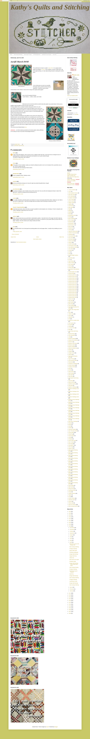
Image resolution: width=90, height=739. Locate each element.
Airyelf (47, 726)
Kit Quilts (70, 324)
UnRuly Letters (71, 498)
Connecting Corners (72, 245)
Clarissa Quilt (71, 240)
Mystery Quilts (71, 346)
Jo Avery (43, 69)
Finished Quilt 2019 (72, 287)
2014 (70, 598)
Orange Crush (71, 352)
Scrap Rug (70, 434)
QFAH (69, 368)
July (71, 536)
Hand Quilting (71, 305)
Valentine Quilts (71, 499)
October (71, 531)
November (72, 529)
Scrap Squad (71, 435)
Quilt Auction (71, 371)
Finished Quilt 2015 (72, 281)
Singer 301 (70, 448)
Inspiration (70, 317)
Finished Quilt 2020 (72, 289)
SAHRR (70, 427)
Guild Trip (71, 574)
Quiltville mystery (71, 383)
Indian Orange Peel (71, 175)
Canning (70, 229)
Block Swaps (71, 220)
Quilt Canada (71, 373)
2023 (70, 516)
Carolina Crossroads (72, 232)
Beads (69, 213)
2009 (70, 607)
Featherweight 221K (72, 271)
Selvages (70, 438)
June (71, 538)
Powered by (70, 107)
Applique (70, 204)
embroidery (70, 257)
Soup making (71, 485)
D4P (69, 252)
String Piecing (71, 488)
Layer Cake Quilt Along (73, 331)
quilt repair (70, 374)
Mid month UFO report (74, 559)
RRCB (69, 424)
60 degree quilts (71, 197)
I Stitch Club (70, 313)
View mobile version (37, 239)
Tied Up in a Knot (70, 184)
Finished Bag (71, 273)
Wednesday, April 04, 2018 (18, 159)
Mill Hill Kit (70, 341)
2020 (70, 522)
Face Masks (70, 264)
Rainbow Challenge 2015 (73, 394)
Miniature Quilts (71, 344)
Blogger (56, 726)
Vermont (70, 501)
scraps (69, 437)
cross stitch (70, 248)
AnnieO (14, 181)
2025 (70, 513)
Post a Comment (15, 234)
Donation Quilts (72, 561)
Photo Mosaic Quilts (72, 360)
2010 (70, 606)
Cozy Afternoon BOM (72, 247)
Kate (14, 226)
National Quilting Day (72, 348)
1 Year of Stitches (72, 189)
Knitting (69, 326)
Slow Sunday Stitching (18, 54)
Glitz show (70, 300)
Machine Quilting (71, 338)
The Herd (54, 54)
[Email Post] (22, 144)
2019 (70, 524)
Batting (69, 210)
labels (69, 329)
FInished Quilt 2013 (72, 278)
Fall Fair (70, 265)
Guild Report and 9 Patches (73, 571)
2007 (70, 611)
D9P (69, 253)
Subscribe (73, 104)
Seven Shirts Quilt (72, 440)
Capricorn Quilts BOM (72, 231)
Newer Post (13, 237)
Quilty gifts (70, 385)
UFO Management (36, 54)
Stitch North (70, 487)
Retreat (69, 422)
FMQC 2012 (70, 298)
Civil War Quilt (71, 239)
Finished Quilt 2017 (72, 284)
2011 (70, 604)
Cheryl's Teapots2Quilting (18, 207)
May (71, 540)
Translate (76, 114)
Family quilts (71, 267)
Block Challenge (71, 218)
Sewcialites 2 (71, 445)
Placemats (70, 362)
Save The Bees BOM (72, 430)
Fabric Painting (71, 262)
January (71, 590)
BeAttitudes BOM (72, 215)
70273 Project (71, 199)
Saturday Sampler (72, 429)
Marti (14, 152)
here (26, 127)
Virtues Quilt (70, 502)
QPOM (69, 369)
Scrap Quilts (70, 432)
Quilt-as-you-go (71, 382)
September (72, 533)
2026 (70, 511)
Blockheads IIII (71, 224)
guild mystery (71, 302)
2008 (70, 609)
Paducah (70, 354)
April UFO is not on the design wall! (74, 544)
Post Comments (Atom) (21, 242)
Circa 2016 (70, 237)
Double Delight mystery (73, 255)
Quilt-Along (70, 380)
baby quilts (70, 207)
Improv (69, 315)
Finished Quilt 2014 (72, 279)
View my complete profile (72, 95)
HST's (69, 312)
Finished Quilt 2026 (72, 297)
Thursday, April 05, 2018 (18, 194)
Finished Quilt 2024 (72, 295)
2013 (70, 600)
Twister (69, 495)
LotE (69, 336)
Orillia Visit (71, 557)
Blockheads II (71, 223)
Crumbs (70, 250)
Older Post (61, 237)
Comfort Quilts (71, 244)
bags (69, 208)
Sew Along (70, 443)
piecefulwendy (16, 189)
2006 (70, 613)
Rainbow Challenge (72, 387)
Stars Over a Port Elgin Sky (73, 176)
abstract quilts (71, 200)
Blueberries (70, 228)
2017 (70, 593)
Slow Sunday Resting (73, 567)
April (71, 542)
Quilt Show (70, 376)
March (71, 587)
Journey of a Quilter (71, 180)
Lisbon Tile (50, 68)
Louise (14, 198)
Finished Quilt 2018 (72, 286)
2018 (70, 526)
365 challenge (71, 196)
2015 (70, 596)
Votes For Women (72, 504)
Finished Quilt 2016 (72, 283)
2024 (70, 515)
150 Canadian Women (73, 192)
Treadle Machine (71, 493)
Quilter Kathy (76, 75)
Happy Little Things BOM (73, 309)
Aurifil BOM (16, 145)
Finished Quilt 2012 (72, 275)
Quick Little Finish (73, 550)
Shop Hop (70, 446)
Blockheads (70, 221)
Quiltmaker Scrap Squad (46, 54)
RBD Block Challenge (72, 421)
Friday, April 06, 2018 (17, 231)
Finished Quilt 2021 (72, 290)
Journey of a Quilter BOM (73, 320)
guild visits (70, 303)
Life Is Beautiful (71, 335)
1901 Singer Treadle (28, 54)
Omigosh (70, 351)
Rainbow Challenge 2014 (73, 391)
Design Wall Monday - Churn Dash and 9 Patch (74, 564)
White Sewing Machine (73, 506)
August (71, 534)
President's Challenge (72, 363)
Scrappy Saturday (73, 548)
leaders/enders (71, 333)
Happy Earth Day (73, 555)
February (72, 589)
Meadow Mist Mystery (72, 340)
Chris (14, 163)
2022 (70, 518)
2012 (70, 602)
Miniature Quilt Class (72, 343)
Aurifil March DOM (73, 581)
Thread (69, 491)
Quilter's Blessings (71, 179)
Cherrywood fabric (72, 236)
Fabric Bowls (71, 261)
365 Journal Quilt (70, 183)
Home (11, 54)
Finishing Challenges (73, 552)
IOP (69, 318)
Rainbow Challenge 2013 (73, 388)
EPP (69, 259)
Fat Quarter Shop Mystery (73, 269)
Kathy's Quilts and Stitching (50, 7)
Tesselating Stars (71, 490)
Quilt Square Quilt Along (73, 377)
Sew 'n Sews (71, 442)
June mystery (71, 323)
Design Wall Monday (73, 554)
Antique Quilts (71, 202)
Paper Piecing (21, 145)
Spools (68, 172)
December (72, 527)
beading (70, 212)
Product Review (71, 365)
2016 (70, 595)
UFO (69, 496)
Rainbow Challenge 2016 (73, 396)
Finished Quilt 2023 (72, 294)
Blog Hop (70, 226)
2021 (70, 520)
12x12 (69, 191)
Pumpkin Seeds (71, 366)
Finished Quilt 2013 (72, 276)
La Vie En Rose (71, 327)
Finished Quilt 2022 (72, 292)
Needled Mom (16, 173)
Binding (69, 216)
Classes (70, 242)
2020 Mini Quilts (71, 194)
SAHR (69, 426)
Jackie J (15, 216)
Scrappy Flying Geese (71, 174)
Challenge (70, 234)
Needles (70, 349)
